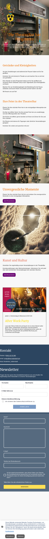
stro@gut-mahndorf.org (13, 358)
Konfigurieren (9, 531)
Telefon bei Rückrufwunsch (12, 461)
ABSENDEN (24, 487)
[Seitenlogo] (10, 12)
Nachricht (7, 427)
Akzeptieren (10, 536)
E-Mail (6, 451)
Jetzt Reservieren (9, 201)
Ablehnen (21, 536)
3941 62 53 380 (11, 355)
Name (6, 417)
